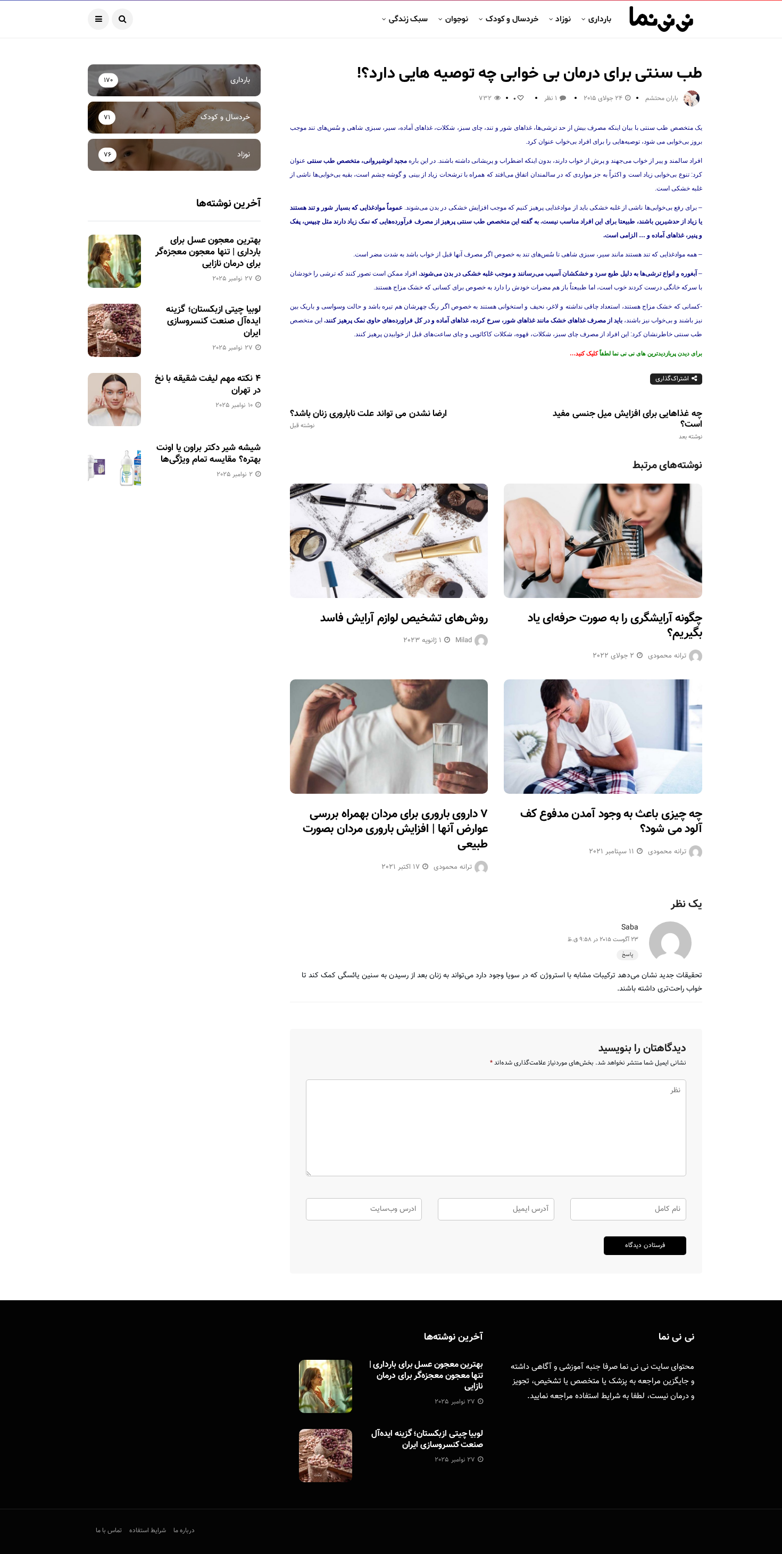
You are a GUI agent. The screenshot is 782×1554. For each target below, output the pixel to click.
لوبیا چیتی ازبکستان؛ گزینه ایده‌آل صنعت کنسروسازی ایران (213, 321)
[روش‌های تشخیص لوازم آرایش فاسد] (389, 541)
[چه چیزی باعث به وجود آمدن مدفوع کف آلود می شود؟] (603, 736)
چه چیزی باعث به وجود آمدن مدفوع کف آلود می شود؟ (611, 822)
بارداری (599, 19)
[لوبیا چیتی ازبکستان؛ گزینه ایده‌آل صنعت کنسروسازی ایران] (114, 330)
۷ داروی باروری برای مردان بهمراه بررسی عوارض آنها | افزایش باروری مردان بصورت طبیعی (395, 829)
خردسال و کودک (512, 19)
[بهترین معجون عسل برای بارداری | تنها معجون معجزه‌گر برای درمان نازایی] (114, 261)
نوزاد (563, 19)
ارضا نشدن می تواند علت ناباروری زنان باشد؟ (368, 419)
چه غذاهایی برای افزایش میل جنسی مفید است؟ (627, 425)
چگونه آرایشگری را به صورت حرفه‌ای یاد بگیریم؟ (615, 626)
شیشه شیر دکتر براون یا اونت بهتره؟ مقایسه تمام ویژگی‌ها (208, 454)
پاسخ (627, 955)
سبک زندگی (408, 19)
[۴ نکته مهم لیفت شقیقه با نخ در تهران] (114, 399)
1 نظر (550, 98)
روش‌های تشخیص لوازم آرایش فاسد (404, 618)
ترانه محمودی (667, 656)
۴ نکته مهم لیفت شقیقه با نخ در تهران (208, 384)
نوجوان (456, 19)
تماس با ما (109, 1530)
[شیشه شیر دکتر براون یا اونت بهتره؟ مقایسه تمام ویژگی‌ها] (114, 468)
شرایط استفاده (597, 1396)
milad (463, 640)
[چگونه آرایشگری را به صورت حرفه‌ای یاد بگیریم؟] (603, 541)
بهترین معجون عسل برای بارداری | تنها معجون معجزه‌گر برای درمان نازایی (208, 252)
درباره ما (184, 1530)
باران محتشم (661, 98)
